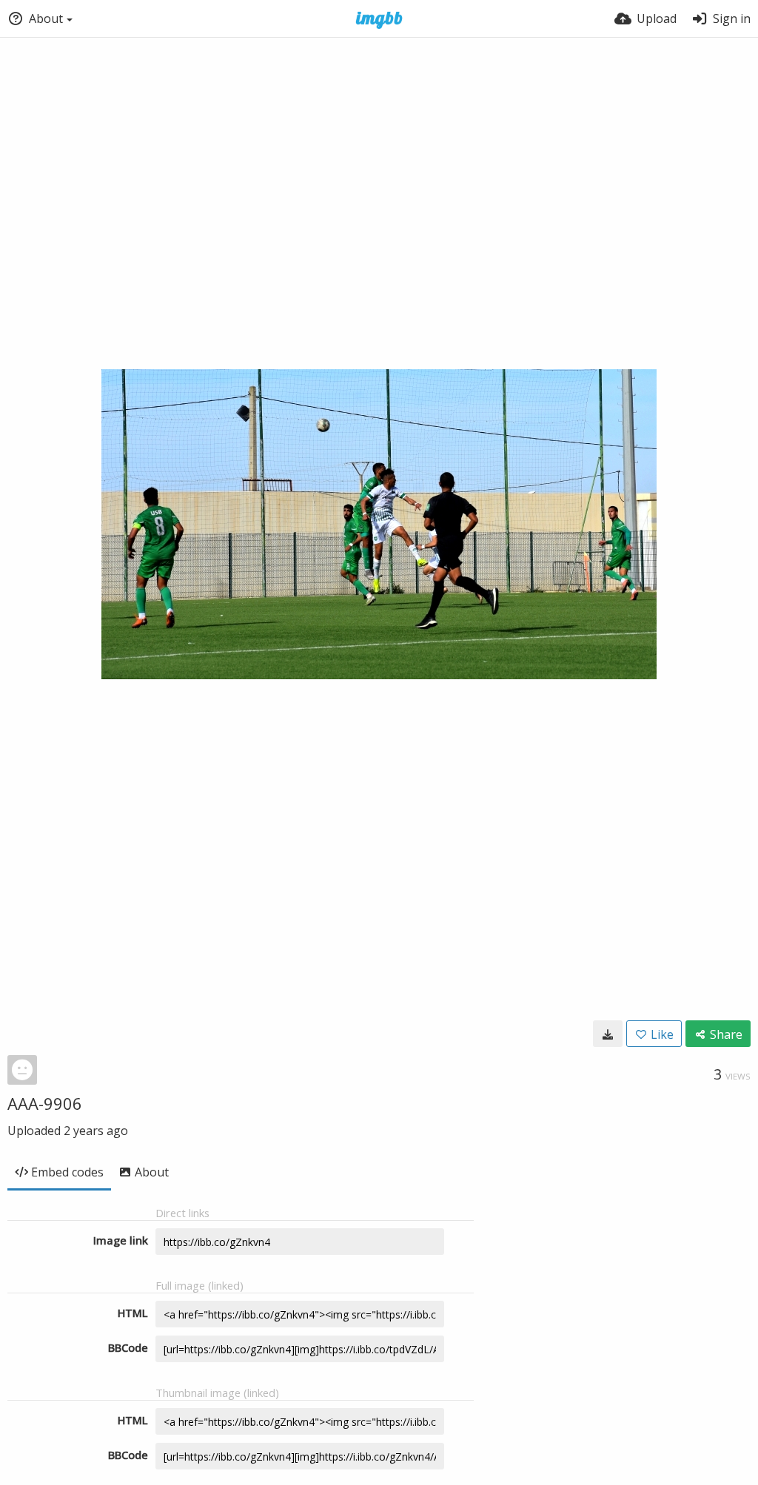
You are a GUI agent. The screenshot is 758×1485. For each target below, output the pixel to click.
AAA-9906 (44, 1103)
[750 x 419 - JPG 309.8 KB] (608, 1033)
